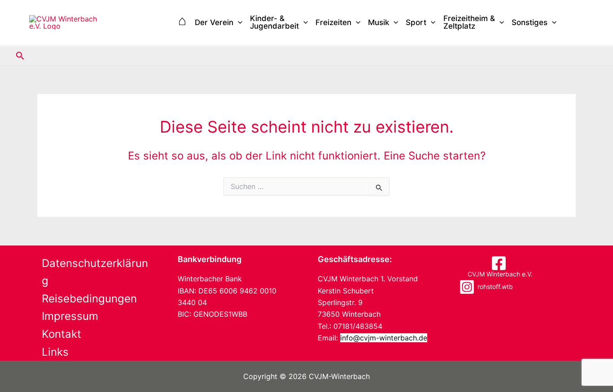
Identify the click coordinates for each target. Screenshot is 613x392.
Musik (378, 22)
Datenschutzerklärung (95, 272)
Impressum (70, 316)
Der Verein (214, 22)
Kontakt (61, 333)
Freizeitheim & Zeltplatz (469, 22)
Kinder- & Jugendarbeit (274, 22)
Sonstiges (529, 22)
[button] (237, 22)
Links (55, 351)
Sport (416, 22)
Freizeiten (333, 22)
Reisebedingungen (89, 298)
